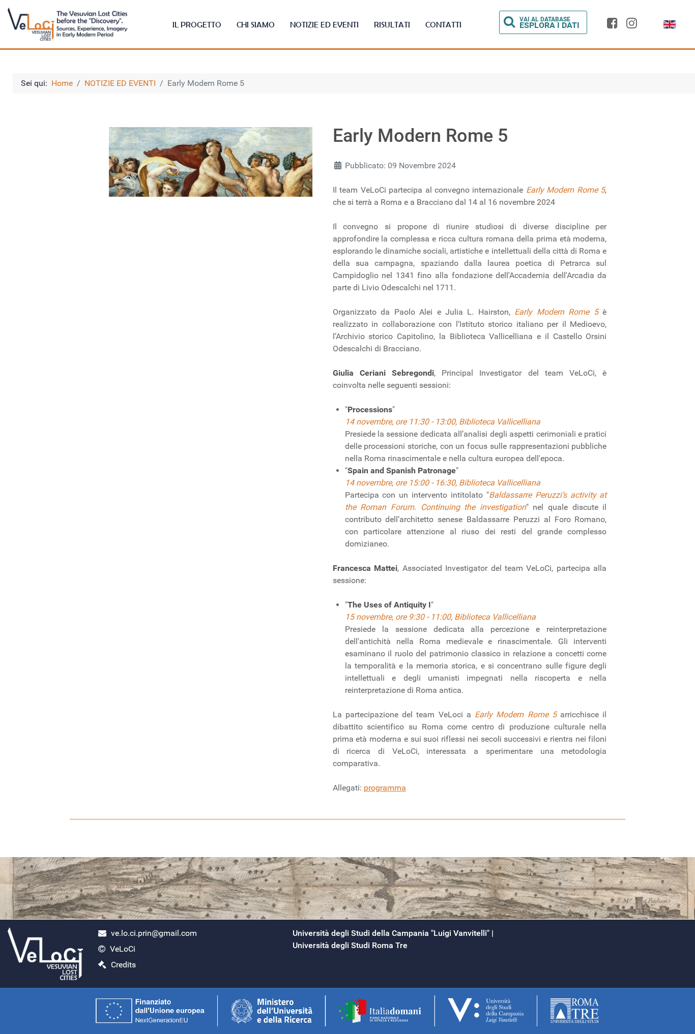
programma (385, 788)
